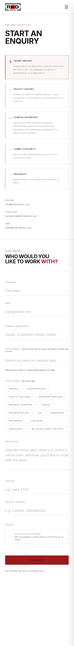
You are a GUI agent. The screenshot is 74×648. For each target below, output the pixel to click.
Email (8, 303)
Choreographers (36, 389)
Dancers (13, 389)
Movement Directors (50, 397)
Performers (15, 421)
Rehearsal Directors (20, 405)
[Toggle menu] (66, 7)
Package (9, 525)
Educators (37, 421)
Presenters (57, 413)
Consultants (16, 429)
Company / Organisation (17, 326)
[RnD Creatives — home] (13, 7)
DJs (40, 413)
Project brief (12, 442)
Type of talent (20, 381)
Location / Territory (15, 502)
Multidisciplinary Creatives (47, 429)
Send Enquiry (37, 560)
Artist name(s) (37, 350)
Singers (45, 405)
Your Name (10, 282)
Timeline (9, 481)
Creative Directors (19, 397)
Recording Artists (19, 413)
